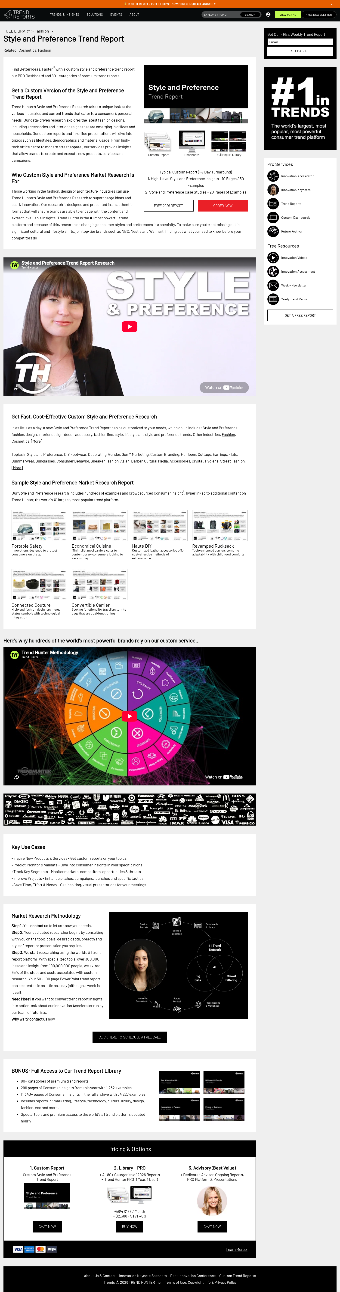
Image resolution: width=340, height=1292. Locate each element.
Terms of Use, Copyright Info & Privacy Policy (200, 1282)
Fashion (42, 30)
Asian (125, 461)
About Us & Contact (100, 1275)
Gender (114, 454)
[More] (36, 441)
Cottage (204, 454)
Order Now (222, 206)
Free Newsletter (319, 14)
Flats (233, 454)
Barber (136, 461)
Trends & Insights (64, 14)
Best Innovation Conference (193, 1275)
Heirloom (188, 454)
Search (250, 14)
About (134, 14)
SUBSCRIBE (300, 51)
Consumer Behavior (72, 461)
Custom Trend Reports (237, 1275)
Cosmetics (27, 50)
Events (116, 14)
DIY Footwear (75, 454)
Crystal (197, 461)
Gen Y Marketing (135, 454)
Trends (109, 1282)
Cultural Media (156, 461)
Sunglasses (45, 461)
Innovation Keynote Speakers (143, 1275)
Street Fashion (232, 461)
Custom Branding (164, 454)
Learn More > (236, 1249)
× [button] (331, 4)
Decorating (97, 454)
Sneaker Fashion (105, 461)
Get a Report (300, 315)
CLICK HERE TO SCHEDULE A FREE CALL (130, 1037)
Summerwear (23, 461)
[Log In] (268, 14)
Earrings (220, 454)
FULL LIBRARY (16, 30)
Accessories (180, 461)
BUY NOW (129, 1227)
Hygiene (212, 461)
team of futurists (32, 1012)
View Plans (288, 14)
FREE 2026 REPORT (168, 206)
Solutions (95, 14)
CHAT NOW (47, 1227)
